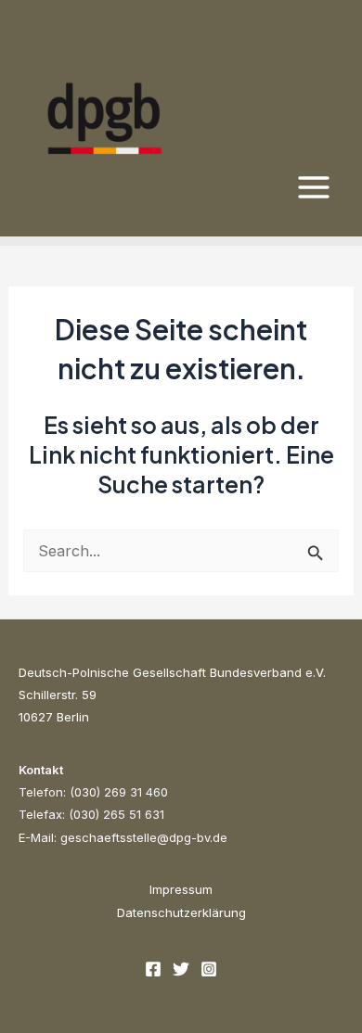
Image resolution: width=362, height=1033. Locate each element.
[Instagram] (208, 969)
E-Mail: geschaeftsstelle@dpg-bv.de (123, 837)
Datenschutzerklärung (181, 912)
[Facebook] (153, 969)
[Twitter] (181, 969)
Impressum (181, 889)
